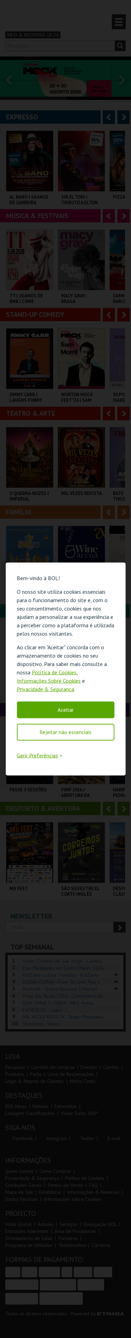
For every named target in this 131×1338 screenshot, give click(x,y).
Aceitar (66, 709)
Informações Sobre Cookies (49, 680)
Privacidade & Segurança (45, 688)
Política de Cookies (54, 671)
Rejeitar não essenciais (66, 732)
